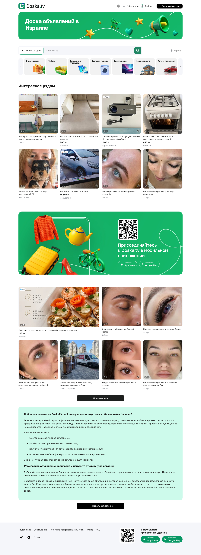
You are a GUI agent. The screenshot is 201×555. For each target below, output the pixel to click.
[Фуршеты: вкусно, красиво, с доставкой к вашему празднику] (58, 312)
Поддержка (24, 529)
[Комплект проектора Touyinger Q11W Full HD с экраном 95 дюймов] (121, 120)
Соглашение (40, 529)
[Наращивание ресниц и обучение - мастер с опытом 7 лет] (163, 365)
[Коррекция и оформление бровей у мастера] (121, 311)
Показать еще (100, 398)
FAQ (98, 529)
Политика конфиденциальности (67, 529)
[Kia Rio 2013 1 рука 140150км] (79, 174)
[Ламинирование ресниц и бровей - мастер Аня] (121, 174)
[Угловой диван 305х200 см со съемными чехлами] (79, 120)
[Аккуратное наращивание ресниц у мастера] (121, 365)
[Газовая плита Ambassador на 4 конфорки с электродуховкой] (163, 120)
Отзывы (38, 537)
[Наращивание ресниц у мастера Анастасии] (163, 174)
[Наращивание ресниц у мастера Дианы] (163, 310)
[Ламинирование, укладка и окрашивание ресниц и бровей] (38, 365)
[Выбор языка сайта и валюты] (118, 6)
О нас (90, 529)
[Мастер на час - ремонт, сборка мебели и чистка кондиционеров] (38, 119)
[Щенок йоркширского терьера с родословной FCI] (38, 174)
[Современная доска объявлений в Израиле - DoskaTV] (31, 6)
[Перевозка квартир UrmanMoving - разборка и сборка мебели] (79, 365)
